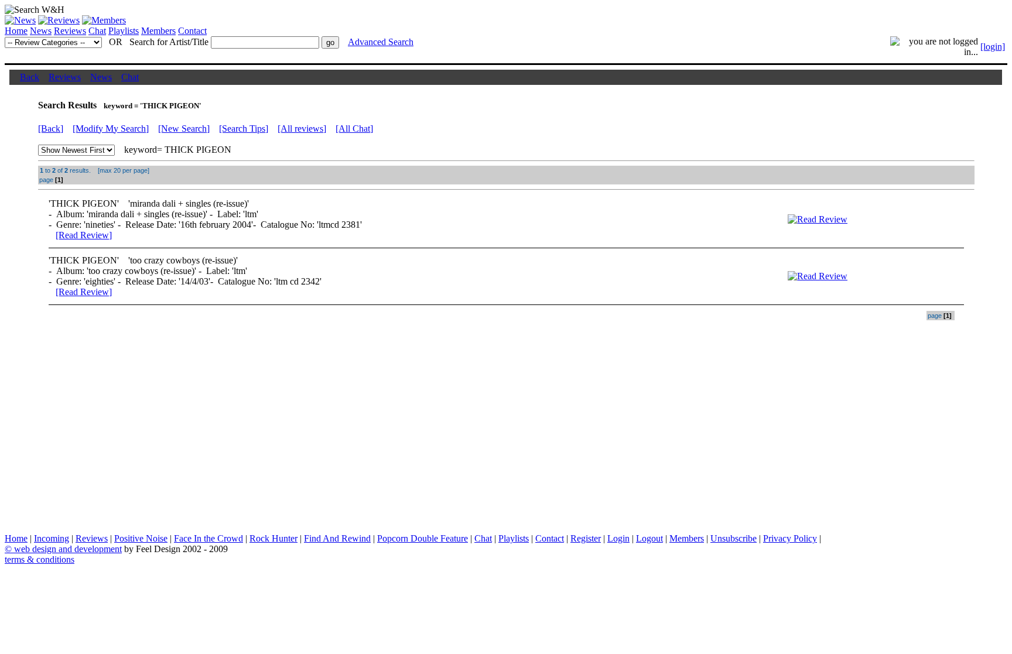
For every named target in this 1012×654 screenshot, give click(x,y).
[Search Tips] (243, 128)
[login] (992, 47)
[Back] (50, 128)
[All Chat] (354, 128)
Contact (192, 31)
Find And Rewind (337, 538)
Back (29, 77)
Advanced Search (380, 42)
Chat (97, 31)
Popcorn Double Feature (422, 538)
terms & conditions (39, 559)
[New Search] (184, 128)
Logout (649, 538)
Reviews (70, 31)
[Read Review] (84, 235)
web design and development (68, 549)
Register (585, 538)
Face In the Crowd (208, 538)
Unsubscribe (733, 538)
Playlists (123, 31)
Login (618, 538)
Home (16, 31)
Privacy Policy (790, 538)
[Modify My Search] (111, 128)
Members (158, 31)
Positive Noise (140, 538)
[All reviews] (302, 128)
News (41, 31)
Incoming (51, 538)
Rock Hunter (273, 538)
